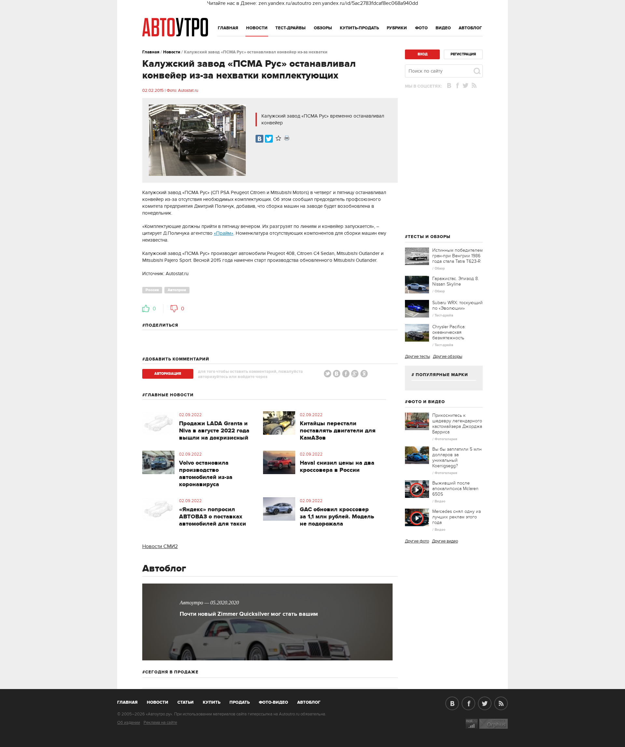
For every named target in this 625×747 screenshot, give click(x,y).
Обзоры (323, 28)
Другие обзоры (447, 356)
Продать (239, 702)
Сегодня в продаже (172, 672)
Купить (211, 702)
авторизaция (167, 374)
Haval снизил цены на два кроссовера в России (337, 466)
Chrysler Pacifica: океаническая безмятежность (448, 332)
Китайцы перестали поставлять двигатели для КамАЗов (338, 431)
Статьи (185, 702)
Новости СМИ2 (160, 546)
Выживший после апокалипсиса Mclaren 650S (455, 488)
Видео (443, 28)
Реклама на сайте (160, 722)
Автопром (177, 290)
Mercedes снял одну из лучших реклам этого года (456, 517)
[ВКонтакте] (259, 139)
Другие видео (445, 541)
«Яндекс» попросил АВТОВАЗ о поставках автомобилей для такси (212, 517)
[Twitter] (269, 139)
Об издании (128, 722)
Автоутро (131, 701)
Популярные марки (442, 374)
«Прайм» (223, 233)
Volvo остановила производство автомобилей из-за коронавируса (205, 473)
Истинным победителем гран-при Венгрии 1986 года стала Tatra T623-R (457, 255)
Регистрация (463, 54)
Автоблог (470, 28)
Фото (421, 28)
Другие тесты (417, 356)
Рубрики (397, 28)
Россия (152, 290)
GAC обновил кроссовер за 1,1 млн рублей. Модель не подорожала (337, 517)
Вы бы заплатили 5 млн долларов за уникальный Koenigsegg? (457, 457)
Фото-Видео (273, 702)
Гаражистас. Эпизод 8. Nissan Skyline (455, 281)
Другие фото (417, 541)
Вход (422, 54)
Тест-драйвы (290, 28)
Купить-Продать (359, 28)
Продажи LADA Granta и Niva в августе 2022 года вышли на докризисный (214, 431)
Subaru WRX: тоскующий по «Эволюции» (457, 305)
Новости (257, 28)
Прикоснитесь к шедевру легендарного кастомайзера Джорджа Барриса (457, 424)
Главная (228, 28)
